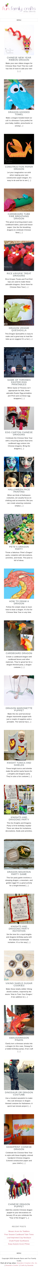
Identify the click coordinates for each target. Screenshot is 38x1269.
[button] (19, 20)
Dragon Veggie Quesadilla (19, 329)
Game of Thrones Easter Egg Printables (19, 382)
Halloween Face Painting (19, 490)
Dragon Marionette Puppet (19, 709)
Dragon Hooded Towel (19, 113)
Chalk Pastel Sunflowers (19, 1241)
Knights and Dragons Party (19, 818)
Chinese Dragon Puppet (19, 1205)
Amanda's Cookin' (12, 1265)
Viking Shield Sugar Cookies (19, 984)
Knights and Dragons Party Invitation (19, 928)
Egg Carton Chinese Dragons (19, 433)
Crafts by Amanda (26, 1265)
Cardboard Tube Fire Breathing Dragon (19, 216)
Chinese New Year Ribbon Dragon (19, 58)
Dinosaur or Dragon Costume (19, 1093)
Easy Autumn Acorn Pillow (19, 1244)
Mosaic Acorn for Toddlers (19, 1231)
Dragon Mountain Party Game (19, 873)
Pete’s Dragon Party (19, 547)
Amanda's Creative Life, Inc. (27, 1263)
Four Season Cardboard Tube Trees (19, 1234)
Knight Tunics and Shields (19, 764)
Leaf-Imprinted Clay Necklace (19, 1238)
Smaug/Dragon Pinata (19, 1039)
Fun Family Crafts (19, 9)
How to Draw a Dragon (19, 602)
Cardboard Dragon (19, 653)
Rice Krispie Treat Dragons (19, 274)
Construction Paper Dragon (19, 167)
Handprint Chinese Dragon (19, 1148)
